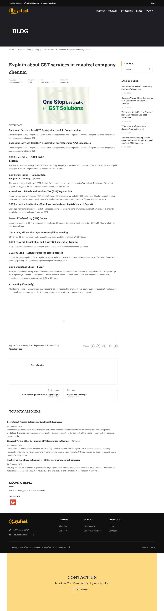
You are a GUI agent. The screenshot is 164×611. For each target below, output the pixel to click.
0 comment (64, 82)
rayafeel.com (27, 547)
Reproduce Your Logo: (77, 394)
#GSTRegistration (36, 346)
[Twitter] (104, 346)
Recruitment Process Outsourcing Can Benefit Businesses (34, 421)
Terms (152, 547)
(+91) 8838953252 (21, 530)
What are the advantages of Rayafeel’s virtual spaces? (133, 127)
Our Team (63, 531)
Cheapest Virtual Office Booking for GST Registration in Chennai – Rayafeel (43, 440)
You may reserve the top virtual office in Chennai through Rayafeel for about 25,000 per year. (137, 140)
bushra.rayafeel (15, 82)
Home (11, 50)
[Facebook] (93, 346)
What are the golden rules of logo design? (40, 394)
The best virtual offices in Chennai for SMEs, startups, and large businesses (43, 460)
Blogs (139, 11)
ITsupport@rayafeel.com (23, 535)
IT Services (14, 547)
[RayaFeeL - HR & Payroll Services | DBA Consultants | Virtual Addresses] (19, 11)
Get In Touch (82, 590)
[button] (63, 105)
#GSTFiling (23, 346)
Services (100, 11)
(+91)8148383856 (33, 3)
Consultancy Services (93, 531)
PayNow (149, 11)
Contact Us (114, 531)
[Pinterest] (110, 346)
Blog (37, 50)
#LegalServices (15, 349)
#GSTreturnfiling (52, 346)
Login (153, 3)
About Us (63, 526)
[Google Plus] (98, 346)
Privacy (145, 547)
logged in (24, 490)
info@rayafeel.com (49, 3)
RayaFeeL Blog (24, 50)
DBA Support (89, 526)
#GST (15, 346)
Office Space (126, 11)
